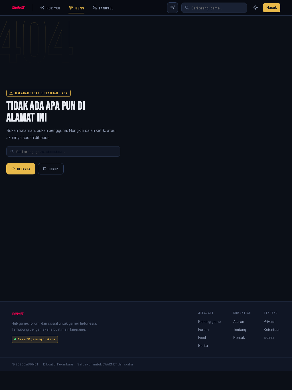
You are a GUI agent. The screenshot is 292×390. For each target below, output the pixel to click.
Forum (54, 169)
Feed (202, 337)
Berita (203, 345)
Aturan (238, 321)
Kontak (239, 337)
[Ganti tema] (255, 8)
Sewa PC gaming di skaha (36, 339)
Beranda (24, 169)
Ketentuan (272, 329)
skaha (269, 337)
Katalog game (209, 321)
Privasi (269, 321)
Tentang (239, 329)
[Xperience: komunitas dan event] (172, 7)
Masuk (271, 7)
